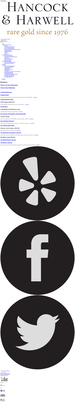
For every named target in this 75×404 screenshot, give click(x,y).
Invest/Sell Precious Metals (6, 61)
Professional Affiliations (8, 51)
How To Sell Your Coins (8, 58)
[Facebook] (37, 294)
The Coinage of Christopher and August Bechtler (12, 71)
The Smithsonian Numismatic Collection (11, 74)
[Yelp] (37, 220)
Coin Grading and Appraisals (9, 47)
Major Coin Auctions (7, 59)
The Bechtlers (6, 70)
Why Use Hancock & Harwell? (9, 46)
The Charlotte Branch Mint (8, 73)
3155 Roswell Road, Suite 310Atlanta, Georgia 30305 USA (5, 374)
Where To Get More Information (9, 85)
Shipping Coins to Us (7, 60)
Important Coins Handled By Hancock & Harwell (12, 49)
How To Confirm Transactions (9, 48)
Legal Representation (7, 50)
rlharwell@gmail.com (3, 41)
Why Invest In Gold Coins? (8, 55)
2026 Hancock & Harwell (5, 370)
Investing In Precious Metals (9, 63)
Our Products (6, 57)
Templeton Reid (7, 68)
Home (3, 43)
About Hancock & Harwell (6, 44)
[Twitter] (37, 369)
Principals (6, 45)
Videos (5, 53)
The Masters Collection (6, 142)
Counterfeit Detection (7, 67)
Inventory (4, 64)
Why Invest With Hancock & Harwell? (10, 56)
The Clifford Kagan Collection (8, 140)
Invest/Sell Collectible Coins (7, 54)
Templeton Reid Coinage (8, 69)
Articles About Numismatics (9, 66)
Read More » (35, 97)
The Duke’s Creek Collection (9, 75)
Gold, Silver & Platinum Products (9, 62)
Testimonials (6, 52)
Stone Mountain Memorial (8, 72)
